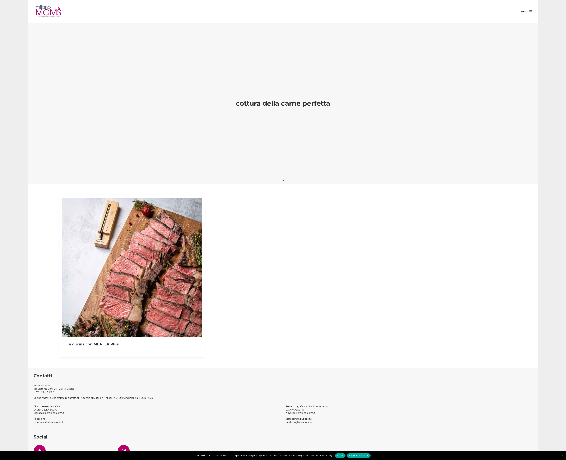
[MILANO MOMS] (48, 11)
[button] (531, 11)
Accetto (340, 455)
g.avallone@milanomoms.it (300, 413)
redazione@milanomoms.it (48, 422)
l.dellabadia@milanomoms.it (49, 413)
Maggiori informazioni (358, 455)
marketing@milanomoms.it (300, 422)
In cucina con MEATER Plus (93, 344)
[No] (562, 455)
